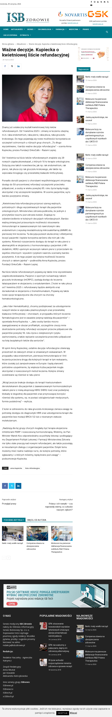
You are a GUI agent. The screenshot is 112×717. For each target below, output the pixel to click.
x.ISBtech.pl (8, 696)
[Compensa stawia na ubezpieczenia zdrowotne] (37, 533)
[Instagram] (94, 2)
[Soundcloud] (104, 2)
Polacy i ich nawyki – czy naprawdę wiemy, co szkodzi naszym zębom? (59, 506)
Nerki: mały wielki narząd (12, 543)
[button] (107, 32)
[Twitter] (108, 2)
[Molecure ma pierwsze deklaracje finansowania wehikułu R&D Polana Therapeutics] (62, 533)
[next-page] (8, 558)
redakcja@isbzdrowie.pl (14, 645)
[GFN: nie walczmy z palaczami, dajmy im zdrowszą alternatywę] (43, 647)
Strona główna (8, 44)
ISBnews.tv (8, 689)
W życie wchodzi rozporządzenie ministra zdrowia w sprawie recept (60, 663)
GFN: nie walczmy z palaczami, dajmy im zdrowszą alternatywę (58, 648)
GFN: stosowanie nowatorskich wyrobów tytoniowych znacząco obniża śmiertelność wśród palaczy (59, 630)
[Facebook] (91, 2)
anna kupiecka (16, 468)
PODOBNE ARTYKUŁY (14, 520)
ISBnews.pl (8, 685)
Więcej (73, 712)
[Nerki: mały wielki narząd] (12, 533)
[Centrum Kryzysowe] (93, 60)
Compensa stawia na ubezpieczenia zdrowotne (35, 546)
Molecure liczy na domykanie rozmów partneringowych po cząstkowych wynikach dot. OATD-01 (96, 135)
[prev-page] (4, 558)
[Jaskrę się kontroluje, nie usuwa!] (80, 119)
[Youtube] (91, 5)
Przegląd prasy (9, 503)
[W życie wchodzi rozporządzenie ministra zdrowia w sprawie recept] (43, 662)
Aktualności (21, 44)
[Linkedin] (98, 2)
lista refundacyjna (32, 468)
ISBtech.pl (7, 692)
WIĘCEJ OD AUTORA (36, 520)
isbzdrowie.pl (73, 23)
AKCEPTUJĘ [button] (62, 713)
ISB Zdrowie (26, 623)
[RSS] (101, 2)
